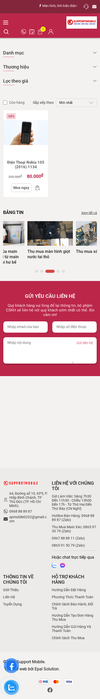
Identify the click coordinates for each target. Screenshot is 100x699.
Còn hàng (17, 102)
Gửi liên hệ (84, 343)
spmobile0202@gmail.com (28, 519)
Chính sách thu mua (68, 638)
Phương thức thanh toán (72, 597)
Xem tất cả (89, 213)
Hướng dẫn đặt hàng (69, 590)
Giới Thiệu (11, 590)
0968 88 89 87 (20, 511)
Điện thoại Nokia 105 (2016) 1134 (25, 164)
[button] (36, 271)
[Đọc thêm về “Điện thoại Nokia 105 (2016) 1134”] (36, 188)
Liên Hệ (9, 597)
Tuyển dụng (12, 604)
